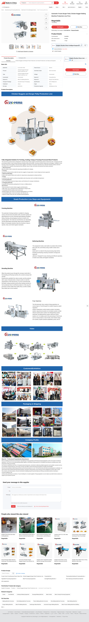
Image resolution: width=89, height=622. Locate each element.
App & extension (71, 7)
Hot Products (10, 611)
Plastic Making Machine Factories (40, 601)
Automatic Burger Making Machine (51, 604)
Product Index (68, 611)
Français (26, 613)
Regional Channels (60, 611)
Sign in (86, 3)
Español (16, 613)
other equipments (5, 581)
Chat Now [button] (79, 27)
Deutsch (42, 613)
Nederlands (47, 613)
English (12, 613)
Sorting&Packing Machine (50, 578)
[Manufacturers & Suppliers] (9, 2)
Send (13, 506)
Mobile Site (75, 611)
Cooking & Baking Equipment (23, 594)
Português (21, 613)
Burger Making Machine (8, 604)
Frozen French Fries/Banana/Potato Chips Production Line (12, 576)
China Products (17, 611)
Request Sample (75, 30)
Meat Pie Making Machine (21, 604)
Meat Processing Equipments (29, 578)
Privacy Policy (65, 616)
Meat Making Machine (72, 601)
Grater (4, 594)
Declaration (59, 616)
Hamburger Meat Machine (35, 604)
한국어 (56, 613)
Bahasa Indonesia (83, 613)
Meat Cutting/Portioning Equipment (62, 594)
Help (63, 7)
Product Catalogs (21, 573)
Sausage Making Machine (37, 594)
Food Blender (11, 594)
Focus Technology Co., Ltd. (35, 616)
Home (2, 9)
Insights (79, 611)
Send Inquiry (60, 27)
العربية (52, 613)
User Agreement (52, 616)
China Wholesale (39, 611)
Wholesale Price (46, 611)
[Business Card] (85, 64)
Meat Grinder (49, 594)
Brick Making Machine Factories (23, 601)
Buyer (57, 7)
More (2, 607)
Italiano (37, 613)
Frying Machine (47, 576)
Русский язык (32, 613)
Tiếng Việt (76, 613)
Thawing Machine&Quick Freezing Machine (75, 576)
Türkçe (71, 613)
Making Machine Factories (8, 601)
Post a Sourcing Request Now (41, 506)
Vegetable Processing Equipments (8, 578)
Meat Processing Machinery (42, 9)
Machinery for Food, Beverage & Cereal (28, 9)
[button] (58, 60)
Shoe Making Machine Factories (57, 601)
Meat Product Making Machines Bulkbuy (70, 604)
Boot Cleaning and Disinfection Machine (74, 578)
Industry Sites (53, 611)
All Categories (6, 7)
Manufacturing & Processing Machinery (12, 9)
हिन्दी (63, 613)
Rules (87, 7)
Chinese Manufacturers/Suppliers (28, 611)
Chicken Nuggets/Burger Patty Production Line (33, 576)
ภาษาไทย (67, 613)
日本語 (59, 613)
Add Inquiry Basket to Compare (25, 51)
